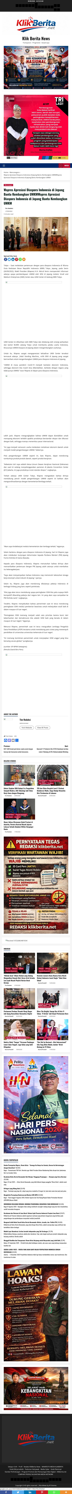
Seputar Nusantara (54, 781)
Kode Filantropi (56, 1469)
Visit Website (27, 727)
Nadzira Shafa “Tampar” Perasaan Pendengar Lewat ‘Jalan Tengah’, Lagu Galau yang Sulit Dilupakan (19, 1044)
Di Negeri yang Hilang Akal (12, 1188)
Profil (20, 1467)
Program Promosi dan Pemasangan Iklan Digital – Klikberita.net (44, 1472)
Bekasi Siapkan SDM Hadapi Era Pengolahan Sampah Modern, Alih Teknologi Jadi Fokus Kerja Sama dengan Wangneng (19, 790)
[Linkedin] (13, 259)
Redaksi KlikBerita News (32, 1467)
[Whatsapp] (20, 259)
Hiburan (14, 968)
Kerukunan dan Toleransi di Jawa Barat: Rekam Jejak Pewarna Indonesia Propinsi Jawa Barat (32, 1213)
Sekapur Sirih (12, 1467)
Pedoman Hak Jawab (32, 1469)
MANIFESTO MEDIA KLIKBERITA (52, 1467)
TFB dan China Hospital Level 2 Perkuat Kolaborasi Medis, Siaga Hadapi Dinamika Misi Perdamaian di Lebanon (51, 790)
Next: (52, 749)
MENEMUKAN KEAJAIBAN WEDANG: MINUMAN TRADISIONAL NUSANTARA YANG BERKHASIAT (31, 1204)
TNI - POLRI (42, 783)
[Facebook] (5, 259)
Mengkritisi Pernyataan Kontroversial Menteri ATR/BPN (21, 1195)
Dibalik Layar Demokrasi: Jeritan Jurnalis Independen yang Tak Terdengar (26, 1231)
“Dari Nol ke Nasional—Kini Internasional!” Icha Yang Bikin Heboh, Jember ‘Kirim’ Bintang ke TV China (52, 1044)
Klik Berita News (36, 38)
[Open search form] (56, 165)
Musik (21, 968)
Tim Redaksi (9, 208)
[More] (24, 259)
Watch (66, 165)
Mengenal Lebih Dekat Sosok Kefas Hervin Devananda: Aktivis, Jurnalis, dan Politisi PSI (30, 1222)
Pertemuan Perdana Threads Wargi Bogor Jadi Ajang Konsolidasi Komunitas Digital (18, 1012)
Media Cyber (45, 1469)
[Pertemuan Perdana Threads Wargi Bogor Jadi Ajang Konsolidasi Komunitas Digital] (19, 998)
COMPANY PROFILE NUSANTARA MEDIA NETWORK (35, 1474)
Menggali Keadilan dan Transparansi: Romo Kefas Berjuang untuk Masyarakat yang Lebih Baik (32, 1240)
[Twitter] (9, 259)
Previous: (18, 749)
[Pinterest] (16, 259)
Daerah (8, 968)
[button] (4, 166)
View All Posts (42, 727)
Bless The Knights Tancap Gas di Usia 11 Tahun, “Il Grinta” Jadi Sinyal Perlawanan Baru (52, 1012)
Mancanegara (8, 185)
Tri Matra (50, 783)
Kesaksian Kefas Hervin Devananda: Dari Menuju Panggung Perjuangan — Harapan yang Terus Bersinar (35, 1177)
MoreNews (43, 1485)
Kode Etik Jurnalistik (17, 1469)
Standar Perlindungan (12, 1472)
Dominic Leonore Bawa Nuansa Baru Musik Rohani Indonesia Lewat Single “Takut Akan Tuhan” (51, 978)
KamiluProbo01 (42, 795)
